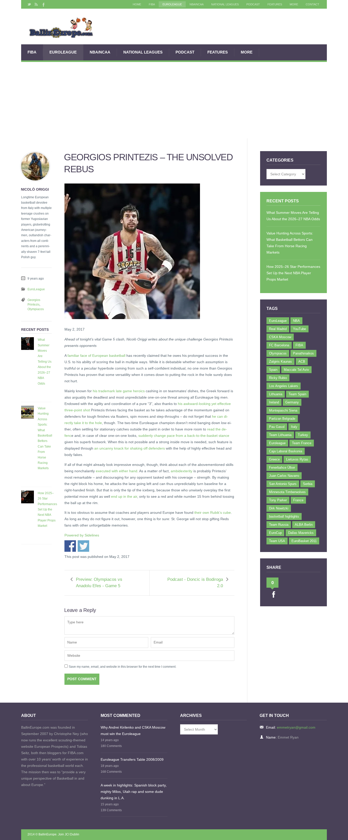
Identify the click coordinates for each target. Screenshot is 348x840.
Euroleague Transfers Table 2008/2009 (132, 759)
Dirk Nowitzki (278, 508)
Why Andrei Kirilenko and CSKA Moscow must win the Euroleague (133, 730)
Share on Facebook (70, 546)
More (294, 4)
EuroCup (275, 533)
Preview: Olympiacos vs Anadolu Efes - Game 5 (99, 582)
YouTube (299, 329)
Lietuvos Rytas (297, 459)
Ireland (274, 402)
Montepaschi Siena (283, 410)
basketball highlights (284, 516)
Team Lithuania (280, 435)
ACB (301, 361)
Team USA (277, 541)
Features (274, 4)
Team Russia (278, 525)
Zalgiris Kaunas (280, 361)
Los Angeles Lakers (283, 386)
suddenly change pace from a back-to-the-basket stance (183, 436)
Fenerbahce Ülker (282, 467)
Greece (274, 459)
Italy (294, 427)
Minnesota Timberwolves (287, 492)
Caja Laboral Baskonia (285, 451)
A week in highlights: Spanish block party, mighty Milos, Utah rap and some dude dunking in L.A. (134, 791)
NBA (296, 321)
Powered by (81, 535)
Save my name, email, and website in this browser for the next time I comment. (122, 666)
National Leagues (225, 4)
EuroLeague (172, 4)
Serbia (307, 484)
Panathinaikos (303, 353)
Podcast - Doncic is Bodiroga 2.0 (195, 582)
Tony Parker (278, 500)
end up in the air (124, 496)
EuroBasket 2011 (304, 541)
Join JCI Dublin (68, 834)
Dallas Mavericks (301, 533)
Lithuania (275, 394)
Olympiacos (36, 309)
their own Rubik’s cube (212, 512)
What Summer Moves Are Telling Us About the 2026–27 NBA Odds (44, 361)
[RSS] (36, 4)
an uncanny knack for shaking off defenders (129, 448)
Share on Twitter (83, 546)
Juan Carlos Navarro (284, 476)
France (298, 500)
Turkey (303, 435)
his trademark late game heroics (119, 391)
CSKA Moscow (280, 337)
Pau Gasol (277, 427)
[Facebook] (43, 4)
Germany (292, 402)
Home (137, 4)
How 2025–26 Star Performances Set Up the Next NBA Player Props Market (47, 509)
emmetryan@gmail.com (296, 727)
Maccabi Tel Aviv (296, 370)
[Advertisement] (174, 100)
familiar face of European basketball (96, 355)
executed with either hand (116, 471)
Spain (273, 370)
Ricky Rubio (278, 378)
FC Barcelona (279, 345)
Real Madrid (278, 329)
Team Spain (297, 394)
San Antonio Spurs (283, 484)
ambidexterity (181, 471)
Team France (301, 443)
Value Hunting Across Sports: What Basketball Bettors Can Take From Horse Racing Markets (45, 438)
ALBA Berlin (304, 525)
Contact (312, 4)
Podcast (253, 4)
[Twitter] (29, 4)
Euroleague (277, 443)
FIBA (152, 4)
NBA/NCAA (197, 4)
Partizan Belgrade (282, 419)
